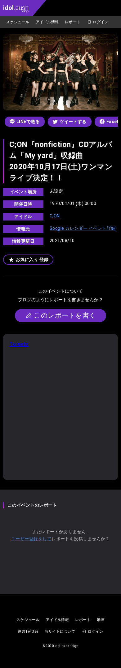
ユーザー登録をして (31, 538)
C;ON (55, 215)
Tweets (19, 344)
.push (16, 8)
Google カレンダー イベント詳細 (83, 228)
